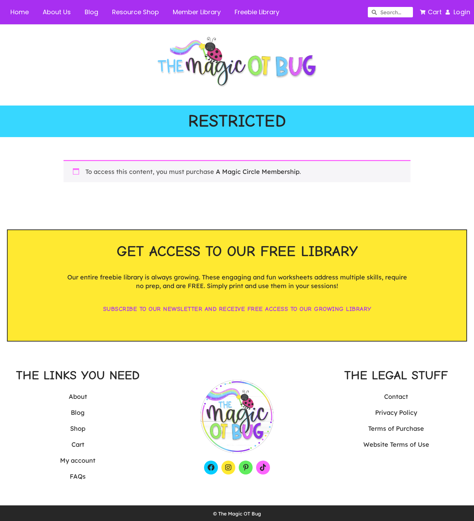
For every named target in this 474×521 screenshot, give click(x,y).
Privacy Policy (396, 413)
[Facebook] (211, 467)
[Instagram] (228, 467)
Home (19, 12)
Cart (77, 444)
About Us (57, 12)
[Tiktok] (263, 467)
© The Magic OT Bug (237, 514)
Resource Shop (135, 12)
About (78, 397)
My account (77, 460)
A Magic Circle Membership (257, 172)
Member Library (197, 12)
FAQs (78, 476)
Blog (91, 12)
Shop (77, 428)
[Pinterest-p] (246, 467)
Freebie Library (257, 12)
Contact (396, 397)
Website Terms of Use (396, 444)
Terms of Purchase (396, 428)
